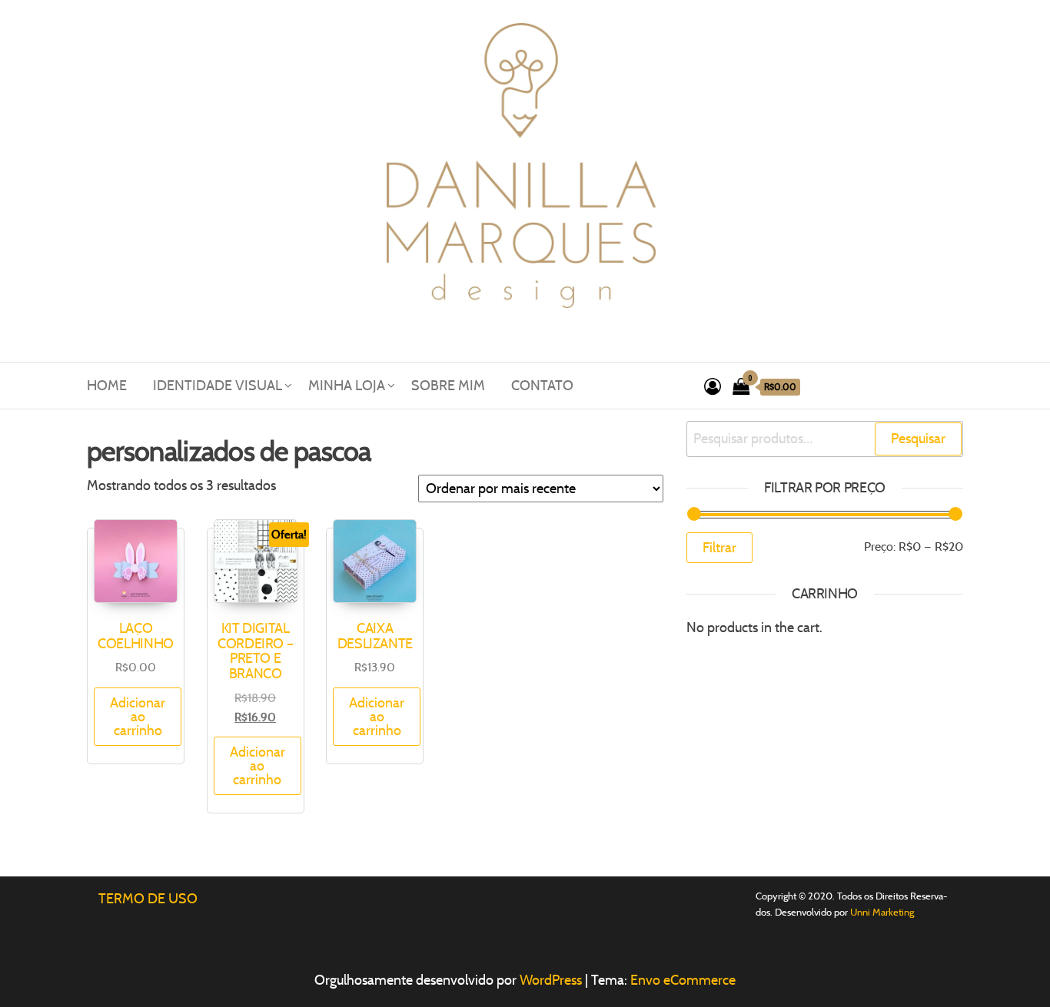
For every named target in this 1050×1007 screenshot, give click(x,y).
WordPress (551, 980)
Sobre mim (448, 385)
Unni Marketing (882, 912)
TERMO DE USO (148, 898)
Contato (542, 385)
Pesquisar (918, 438)
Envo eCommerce (683, 980)
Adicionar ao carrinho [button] (137, 716)
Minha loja (346, 385)
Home (107, 385)
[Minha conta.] (712, 386)
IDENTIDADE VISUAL (217, 385)
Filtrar (719, 547)
